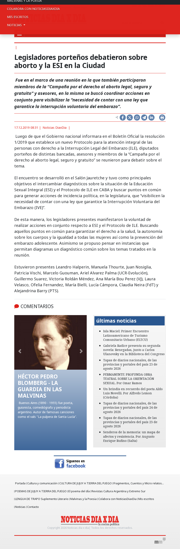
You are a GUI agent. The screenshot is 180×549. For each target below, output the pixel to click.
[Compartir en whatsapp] (137, 117)
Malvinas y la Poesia (83, 499)
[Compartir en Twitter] (130, 117)
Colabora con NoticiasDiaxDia (33, 9)
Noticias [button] (15, 25)
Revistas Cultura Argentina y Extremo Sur (119, 491)
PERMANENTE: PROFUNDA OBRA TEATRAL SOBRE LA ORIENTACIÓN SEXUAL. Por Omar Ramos (128, 378)
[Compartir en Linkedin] (151, 117)
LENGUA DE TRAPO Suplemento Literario (41, 499)
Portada (20, 483)
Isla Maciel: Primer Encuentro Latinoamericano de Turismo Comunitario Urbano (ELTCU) (126, 335)
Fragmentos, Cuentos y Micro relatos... (138, 483)
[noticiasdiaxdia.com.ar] (90, 520)
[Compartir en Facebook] (123, 117)
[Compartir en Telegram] (144, 117)
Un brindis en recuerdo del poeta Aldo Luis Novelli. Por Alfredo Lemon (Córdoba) (133, 393)
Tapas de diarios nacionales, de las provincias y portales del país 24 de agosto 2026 (130, 407)
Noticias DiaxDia (55, 127)
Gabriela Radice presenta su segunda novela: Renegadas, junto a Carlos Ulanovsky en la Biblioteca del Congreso (134, 349)
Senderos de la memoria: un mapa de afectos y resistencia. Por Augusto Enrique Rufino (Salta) (131, 436)
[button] (19, 351)
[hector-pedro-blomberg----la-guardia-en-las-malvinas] (50, 342)
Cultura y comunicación (42, 483)
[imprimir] (162, 117)
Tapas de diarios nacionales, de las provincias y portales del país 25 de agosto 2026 (130, 364)
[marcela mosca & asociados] (160, 541)
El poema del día (79, 491)
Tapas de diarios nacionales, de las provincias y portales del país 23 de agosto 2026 (130, 422)
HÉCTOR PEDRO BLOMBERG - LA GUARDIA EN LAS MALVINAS (40, 386)
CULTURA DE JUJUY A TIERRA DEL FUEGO (85, 483)
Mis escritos (17, 17)
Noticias (20, 507)
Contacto (33, 507)
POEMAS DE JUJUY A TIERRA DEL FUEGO (41, 491)
